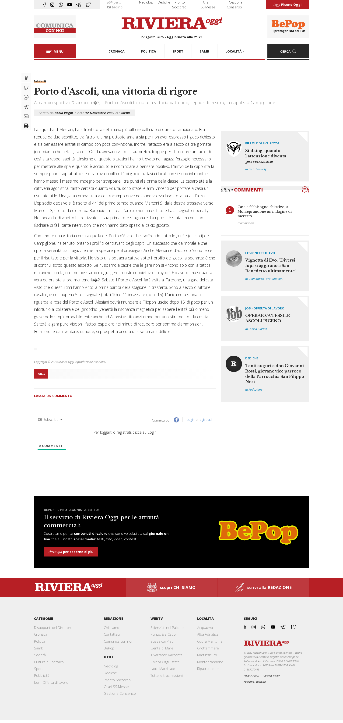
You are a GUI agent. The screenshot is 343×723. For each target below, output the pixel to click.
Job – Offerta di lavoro (51, 682)
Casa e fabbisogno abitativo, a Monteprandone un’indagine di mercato (265, 211)
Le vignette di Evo (260, 253)
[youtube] (69, 5)
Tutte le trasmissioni (166, 675)
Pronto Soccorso (117, 679)
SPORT (177, 51)
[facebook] (44, 5)
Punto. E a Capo (163, 634)
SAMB (204, 51)
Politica (39, 641)
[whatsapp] (61, 5)
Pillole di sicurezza (262, 143)
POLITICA (148, 51)
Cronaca (40, 634)
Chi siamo (111, 627)
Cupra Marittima (209, 641)
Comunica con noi (118, 641)
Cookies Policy (271, 675)
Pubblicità (41, 675)
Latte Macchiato (162, 668)
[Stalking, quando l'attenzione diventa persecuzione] (265, 156)
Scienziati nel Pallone (167, 627)
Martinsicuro (207, 654)
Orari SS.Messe (116, 686)
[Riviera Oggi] (171, 23)
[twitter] (88, 5)
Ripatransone (208, 668)
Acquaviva (205, 627)
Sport (38, 668)
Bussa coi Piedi (162, 641)
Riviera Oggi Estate (165, 661)
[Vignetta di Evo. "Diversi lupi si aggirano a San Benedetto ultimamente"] (265, 265)
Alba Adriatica (207, 634)
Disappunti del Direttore (53, 627)
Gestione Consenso (120, 693)
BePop (109, 648)
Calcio (40, 80)
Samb (38, 648)
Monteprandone (210, 661)
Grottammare (208, 648)
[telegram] (78, 5)
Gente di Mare (161, 648)
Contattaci (112, 634)
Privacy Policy (251, 675)
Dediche (164, 2)
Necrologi (146, 2)
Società (40, 654)
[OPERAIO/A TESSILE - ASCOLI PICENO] (265, 318)
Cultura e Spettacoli (49, 661)
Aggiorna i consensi (255, 681)
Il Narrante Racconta (166, 654)
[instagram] (52, 5)
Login (190, 419)
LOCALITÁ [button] (233, 51)
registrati (205, 419)
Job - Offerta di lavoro (264, 308)
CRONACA (116, 51)
